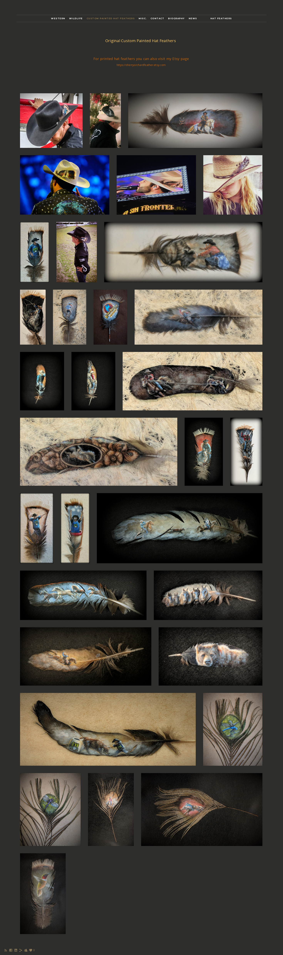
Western (58, 18)
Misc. (143, 18)
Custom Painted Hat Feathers (111, 18)
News (193, 18)
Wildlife (76, 18)
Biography (176, 18)
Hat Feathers (221, 18)
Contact (157, 18)
